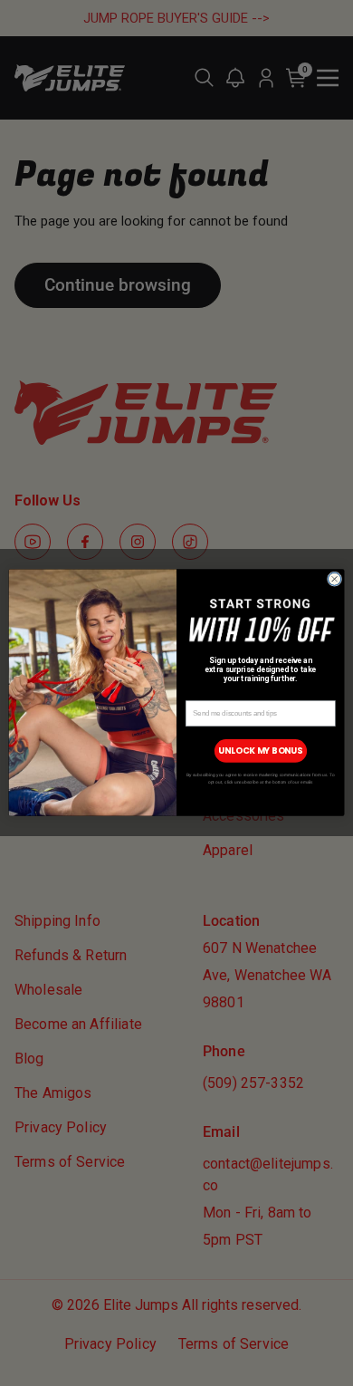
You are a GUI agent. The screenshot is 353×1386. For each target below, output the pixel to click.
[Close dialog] (334, 579)
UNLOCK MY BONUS (260, 751)
